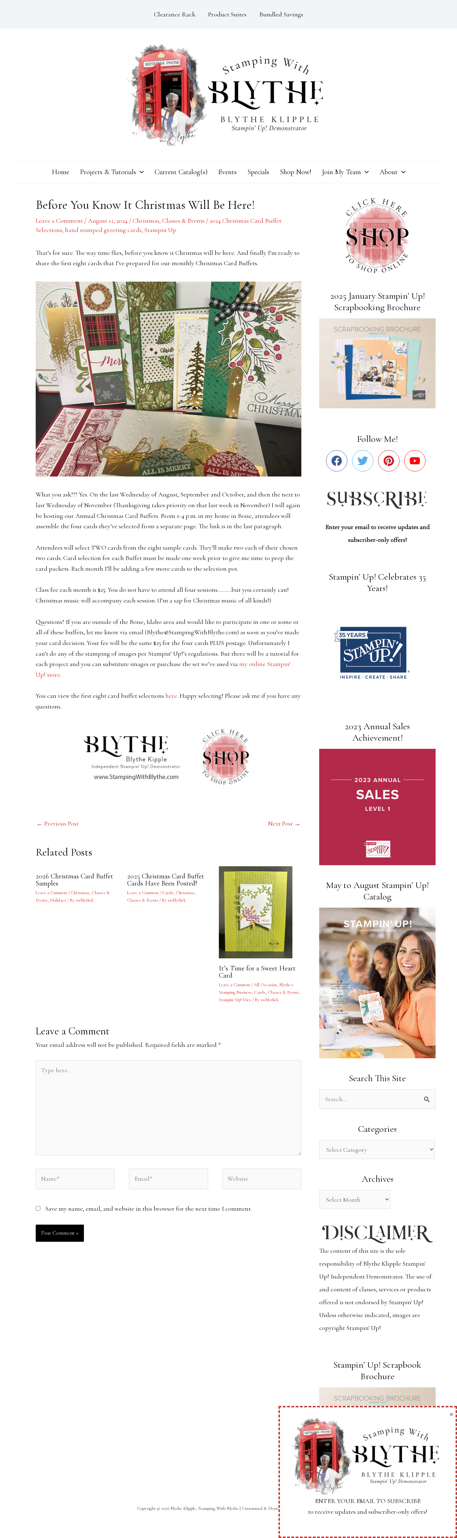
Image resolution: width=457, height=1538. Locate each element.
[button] (140, 172)
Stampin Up (160, 230)
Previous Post (57, 823)
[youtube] (416, 461)
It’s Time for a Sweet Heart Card (257, 972)
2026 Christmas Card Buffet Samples (74, 880)
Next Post (284, 823)
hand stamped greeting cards (103, 230)
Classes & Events (183, 221)
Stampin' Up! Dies (235, 1000)
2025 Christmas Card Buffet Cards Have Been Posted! (165, 880)
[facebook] (338, 461)
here (171, 696)
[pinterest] (390, 461)
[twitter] (364, 461)
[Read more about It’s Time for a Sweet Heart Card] (260, 911)
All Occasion (265, 985)
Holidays (58, 900)
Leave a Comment (59, 221)
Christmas (145, 221)
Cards (167, 893)
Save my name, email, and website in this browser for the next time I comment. (148, 1208)
